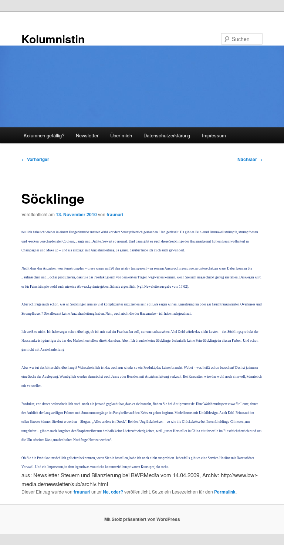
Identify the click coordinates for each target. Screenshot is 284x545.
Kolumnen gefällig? (44, 135)
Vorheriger (35, 159)
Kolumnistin (53, 39)
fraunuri (114, 214)
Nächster (250, 159)
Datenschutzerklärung (166, 135)
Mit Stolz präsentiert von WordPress (142, 519)
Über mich (121, 135)
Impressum (214, 135)
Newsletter (87, 135)
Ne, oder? (113, 491)
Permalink (225, 491)
